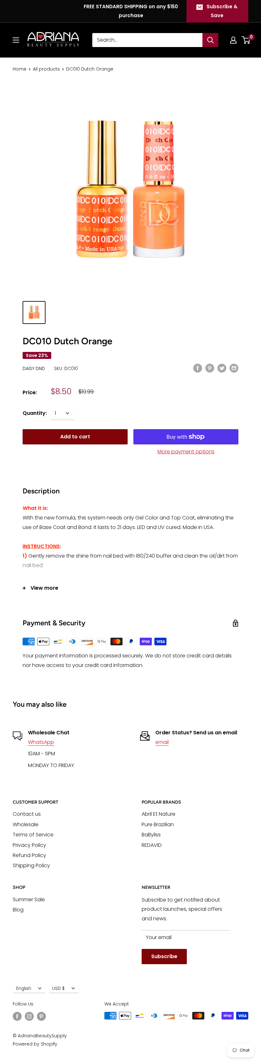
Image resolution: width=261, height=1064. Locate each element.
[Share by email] (233, 368)
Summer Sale (29, 899)
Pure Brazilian (158, 824)
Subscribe (164, 956)
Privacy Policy (29, 845)
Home (19, 69)
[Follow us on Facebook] (17, 1016)
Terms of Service (33, 834)
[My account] (233, 40)
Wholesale (26, 824)
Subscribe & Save (222, 11)
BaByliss (151, 834)
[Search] (210, 40)
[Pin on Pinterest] (209, 368)
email (162, 742)
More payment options (186, 451)
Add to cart (75, 436)
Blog (18, 909)
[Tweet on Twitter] (221, 368)
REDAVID (152, 845)
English (23, 988)
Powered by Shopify (35, 1044)
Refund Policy (29, 855)
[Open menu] (16, 40)
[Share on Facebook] (197, 368)
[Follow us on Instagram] (29, 1016)
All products (46, 69)
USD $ (58, 988)
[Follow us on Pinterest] (41, 1016)
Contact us (27, 814)
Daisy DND (34, 368)
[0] (246, 40)
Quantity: (35, 413)
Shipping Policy (31, 865)
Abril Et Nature (158, 814)
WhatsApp (41, 742)
